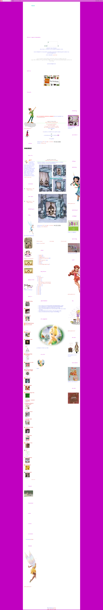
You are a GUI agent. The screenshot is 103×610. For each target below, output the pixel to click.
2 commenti (51, 225)
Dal (39, 259)
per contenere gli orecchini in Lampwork (51, 127)
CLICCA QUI (55, 55)
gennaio (40, 285)
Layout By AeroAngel (51, 609)
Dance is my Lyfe (28, 385)
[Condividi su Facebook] (59, 141)
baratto (40, 255)
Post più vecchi (63, 241)
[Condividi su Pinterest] (60, 141)
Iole (26, 450)
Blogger (32, 539)
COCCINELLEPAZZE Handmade (28, 355)
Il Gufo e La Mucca (28, 411)
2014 (39, 288)
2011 (38, 291)
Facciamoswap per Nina (29, 392)
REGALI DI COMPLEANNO (28, 258)
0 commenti (51, 141)
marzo (40, 281)
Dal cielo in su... (28, 378)
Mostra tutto (33, 479)
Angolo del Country (28, 301)
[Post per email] (54, 141)
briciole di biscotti (28, 324)
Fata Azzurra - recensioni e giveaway (30, 401)
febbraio (40, 284)
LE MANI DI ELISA (28, 472)
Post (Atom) (42, 243)
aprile (40, 279)
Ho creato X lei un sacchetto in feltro (51, 126)
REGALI (40, 261)
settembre (40, 277)
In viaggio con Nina (28, 442)
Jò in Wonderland (28, 457)
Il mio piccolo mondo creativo (29, 428)
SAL (39, 262)
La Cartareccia (28, 464)
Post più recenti (39, 241)
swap (45, 143)
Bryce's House (27, 332)
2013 (38, 289)
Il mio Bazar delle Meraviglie (28, 419)
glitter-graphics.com (27, 128)
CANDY (42, 143)
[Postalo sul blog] (56, 141)
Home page (52, 241)
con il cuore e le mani (29, 362)
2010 (38, 292)
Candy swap (41, 257)
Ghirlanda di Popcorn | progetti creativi (29, 404)
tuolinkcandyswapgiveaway (44, 264)
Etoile (55, 608)
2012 (38, 290)
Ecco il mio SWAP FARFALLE (51, 124)
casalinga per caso (28, 339)
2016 (38, 276)
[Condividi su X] (58, 141)
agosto (40, 278)
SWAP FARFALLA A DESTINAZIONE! (51, 122)
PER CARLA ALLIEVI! (51, 125)
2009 (39, 294)
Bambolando (27, 308)
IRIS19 (33, 6)
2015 (38, 287)
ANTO (31, 160)
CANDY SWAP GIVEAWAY (43, 258)
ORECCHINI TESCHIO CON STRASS (51, 160)
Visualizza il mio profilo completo (27, 177)
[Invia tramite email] (55, 141)
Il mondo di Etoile (28, 435)
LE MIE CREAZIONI (44, 226)
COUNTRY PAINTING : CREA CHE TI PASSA (29, 370)
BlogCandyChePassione (29, 323)
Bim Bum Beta (28, 315)
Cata (26, 346)
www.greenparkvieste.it (41, 117)
